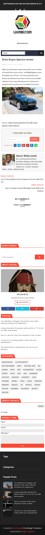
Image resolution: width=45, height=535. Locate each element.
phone (37, 385)
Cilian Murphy (21, 362)
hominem (33, 373)
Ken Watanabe (8, 366)
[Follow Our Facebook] (8, 309)
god (19, 373)
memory (5, 385)
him (25, 373)
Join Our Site (23, 302)
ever (12, 373)
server (5, 392)
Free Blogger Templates (32, 528)
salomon (25, 388)
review (5, 388)
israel (14, 381)
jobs (22, 381)
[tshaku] (29, 7)
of (22, 385)
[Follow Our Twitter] (22, 309)
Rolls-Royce (31, 72)
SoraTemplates (17, 528)
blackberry (28, 370)
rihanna (14, 388)
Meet (19, 366)
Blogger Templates (28, 531)
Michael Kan (29, 366)
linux (29, 381)
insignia (15, 377)
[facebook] (15, 9)
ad (39, 366)
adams (5, 370)
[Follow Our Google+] (37, 309)
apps (12, 370)
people (29, 385)
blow (39, 370)
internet (25, 377)
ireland (5, 381)
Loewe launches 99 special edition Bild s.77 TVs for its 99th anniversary (27, 494)
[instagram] (24, 9)
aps (19, 370)
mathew (38, 381)
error (5, 373)
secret (35, 388)
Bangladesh (7, 362)
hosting (5, 377)
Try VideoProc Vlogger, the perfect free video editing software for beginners (25, 485)
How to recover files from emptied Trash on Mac (21, 335)
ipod (34, 377)
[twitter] (20, 9)
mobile (15, 385)
